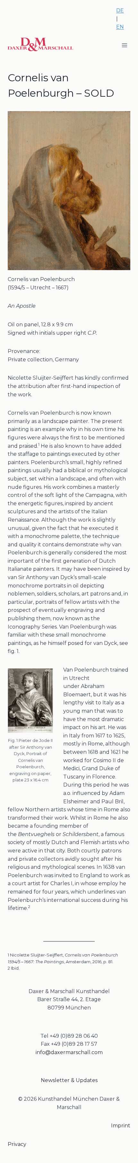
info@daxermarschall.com (69, 1052)
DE (120, 10)
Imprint (120, 1126)
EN (120, 27)
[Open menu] (124, 45)
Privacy (17, 1144)
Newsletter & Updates (69, 1080)
